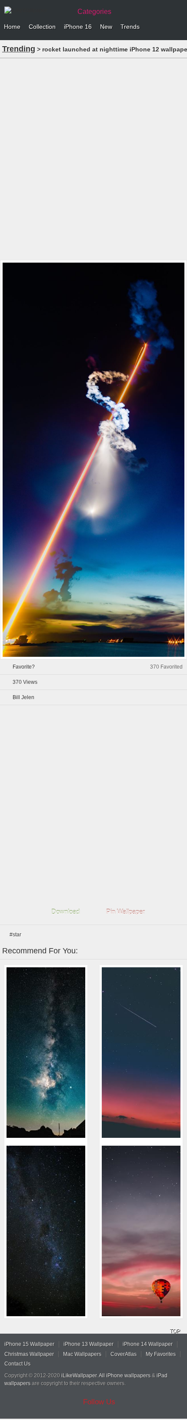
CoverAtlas (123, 1354)
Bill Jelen (23, 697)
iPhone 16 (78, 26)
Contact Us (17, 1364)
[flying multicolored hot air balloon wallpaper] (141, 1231)
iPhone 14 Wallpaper (148, 1344)
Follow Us (99, 1402)
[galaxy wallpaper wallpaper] (46, 1231)
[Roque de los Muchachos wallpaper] (46, 1052)
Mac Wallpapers (82, 1354)
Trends (130, 26)
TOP (175, 1331)
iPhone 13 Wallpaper (88, 1344)
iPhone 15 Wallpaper (29, 1344)
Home (12, 26)
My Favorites (161, 1354)
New (106, 26)
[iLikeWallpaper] (37, 10)
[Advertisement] (93, 158)
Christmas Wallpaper (29, 1354)
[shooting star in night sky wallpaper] (141, 1052)
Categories (94, 11)
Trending (18, 48)
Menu (178, 27)
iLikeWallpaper (79, 1375)
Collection (42, 26)
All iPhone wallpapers (124, 1375)
